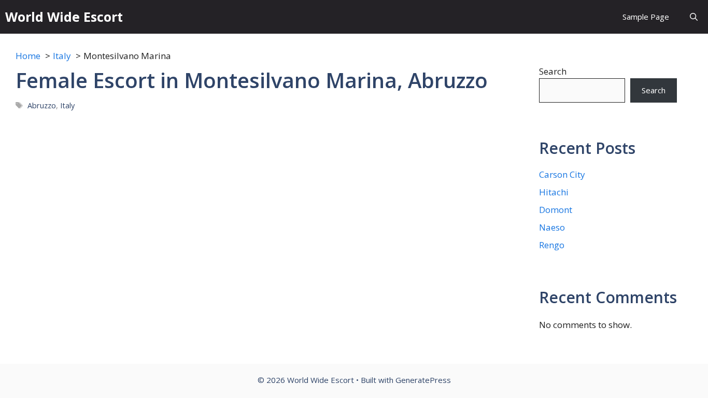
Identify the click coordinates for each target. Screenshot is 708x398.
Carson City (562, 174)
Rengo (551, 245)
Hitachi (554, 192)
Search (553, 71)
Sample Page (645, 16)
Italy (67, 105)
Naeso (552, 227)
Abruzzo (41, 105)
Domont (555, 210)
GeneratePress (423, 380)
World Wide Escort (64, 16)
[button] (693, 17)
